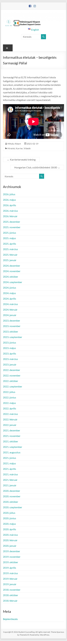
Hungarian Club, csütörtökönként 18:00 (37, 167)
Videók (27, 148)
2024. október (10, 276)
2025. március (10, 249)
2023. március (10, 358)
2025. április (9, 243)
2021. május (9, 463)
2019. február (10, 578)
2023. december (11, 320)
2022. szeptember (12, 386)
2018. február (10, 600)
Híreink (11, 148)
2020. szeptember (12, 507)
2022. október (10, 380)
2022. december (11, 369)
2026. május (9, 199)
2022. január (9, 424)
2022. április (9, 408)
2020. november (11, 496)
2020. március (10, 534)
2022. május (9, 402)
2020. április (9, 529)
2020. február (10, 540)
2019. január (9, 584)
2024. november (11, 271)
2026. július (9, 194)
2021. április (9, 468)
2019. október (10, 562)
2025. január (9, 260)
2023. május (9, 347)
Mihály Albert (14, 143)
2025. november (11, 227)
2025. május (9, 238)
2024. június (9, 287)
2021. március (10, 474)
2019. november (11, 556)
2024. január (9, 315)
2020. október (10, 501)
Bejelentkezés (10, 618)
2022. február (10, 419)
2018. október (10, 595)
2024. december (11, 265)
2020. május (9, 523)
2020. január (9, 545)
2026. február (10, 216)
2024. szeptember (12, 282)
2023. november (11, 326)
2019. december (11, 551)
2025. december (11, 221)
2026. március (10, 210)
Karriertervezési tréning (21, 159)
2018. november (11, 589)
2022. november (11, 375)
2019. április (9, 567)
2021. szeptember (12, 446)
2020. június (9, 518)
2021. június (9, 457)
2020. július (9, 512)
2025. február (10, 254)
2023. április (9, 353)
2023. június (9, 342)
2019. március (10, 573)
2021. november (11, 435)
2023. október (10, 331)
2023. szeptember (12, 336)
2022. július (9, 391)
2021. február (10, 479)
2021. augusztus (11, 452)
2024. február (10, 309)
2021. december (11, 430)
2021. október (10, 441)
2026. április (9, 205)
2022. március (10, 413)
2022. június (9, 397)
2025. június (9, 232)
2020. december (11, 490)
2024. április (9, 298)
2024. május (9, 293)
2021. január (9, 485)
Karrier (19, 148)
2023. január (9, 364)
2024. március (10, 304)
